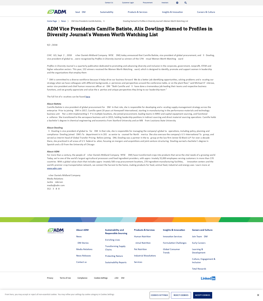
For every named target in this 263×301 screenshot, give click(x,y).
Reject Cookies (181, 295)
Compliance (82, 278)
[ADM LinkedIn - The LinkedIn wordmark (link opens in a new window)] (208, 278)
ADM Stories (82, 243)
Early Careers (198, 243)
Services (138, 262)
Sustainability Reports (115, 262)
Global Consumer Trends (171, 251)
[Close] (258, 295)
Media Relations (84, 249)
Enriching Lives (112, 240)
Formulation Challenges (174, 243)
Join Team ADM (200, 236)
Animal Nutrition (142, 243)
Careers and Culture (202, 229)
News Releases (83, 256)
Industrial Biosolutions (145, 256)
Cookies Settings (101, 278)
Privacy (50, 278)
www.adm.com (54, 168)
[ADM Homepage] (57, 12)
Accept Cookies (202, 295)
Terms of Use (65, 278)
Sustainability (106, 12)
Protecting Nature (114, 256)
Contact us (81, 262)
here (88, 97)
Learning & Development (198, 251)
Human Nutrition (142, 236)
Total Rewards (199, 269)
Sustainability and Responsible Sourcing (116, 231)
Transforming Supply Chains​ (115, 248)
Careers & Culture (206, 12)
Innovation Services (172, 236)
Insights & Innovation (172, 12)
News (63, 21)
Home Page (52, 21)
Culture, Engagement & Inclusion (203, 261)
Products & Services (137, 12)
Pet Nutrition (140, 249)
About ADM (80, 12)
